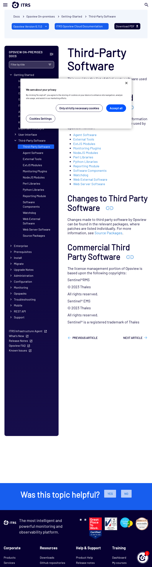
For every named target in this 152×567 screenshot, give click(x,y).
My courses (119, 562)
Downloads (47, 557)
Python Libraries (33, 189)
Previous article (85, 337)
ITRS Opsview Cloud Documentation (79, 26)
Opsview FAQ (17, 345)
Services (9, 562)
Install (18, 257)
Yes (110, 493)
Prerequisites (23, 251)
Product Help (84, 557)
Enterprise (21, 245)
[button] (142, 557)
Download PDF (125, 26)
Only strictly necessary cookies (79, 108)
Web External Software (31, 221)
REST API (20, 311)
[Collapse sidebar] (51, 54)
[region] (76, 104)
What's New (16, 336)
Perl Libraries (31, 183)
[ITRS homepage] (15, 5)
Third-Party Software (102, 16)
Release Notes (18, 340)
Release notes (85, 562)
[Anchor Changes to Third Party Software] (110, 208)
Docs (16, 16)
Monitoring (21, 287)
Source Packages (34, 235)
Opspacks (20, 293)
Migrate (19, 263)
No (126, 493)
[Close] (126, 83)
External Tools (32, 159)
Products (10, 557)
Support (19, 317)
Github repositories (52, 562)
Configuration (23, 281)
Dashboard (119, 557)
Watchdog (29, 212)
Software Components (31, 204)
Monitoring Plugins (35, 171)
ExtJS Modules (32, 165)
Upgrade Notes (24, 269)
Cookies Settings (40, 118)
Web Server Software (36, 229)
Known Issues (18, 350)
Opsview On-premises (40, 16)
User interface (27, 134)
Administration (23, 275)
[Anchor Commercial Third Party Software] (130, 256)
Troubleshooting (25, 299)
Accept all (116, 108)
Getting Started (24, 74)
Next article (133, 337)
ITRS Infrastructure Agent (25, 331)
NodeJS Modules (34, 177)
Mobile (18, 305)
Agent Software (33, 152)
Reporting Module (34, 196)
